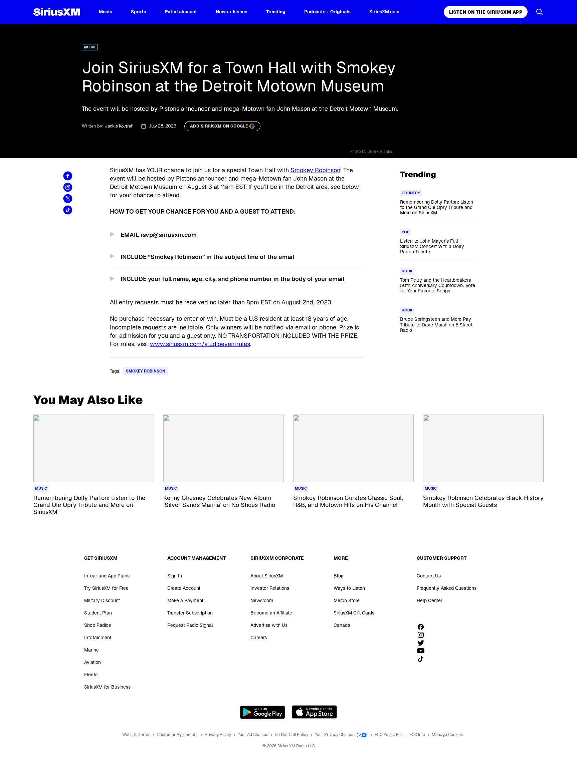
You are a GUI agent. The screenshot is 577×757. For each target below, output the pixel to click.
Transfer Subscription (190, 613)
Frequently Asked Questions (446, 588)
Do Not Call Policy (292, 734)
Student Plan (98, 613)
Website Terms (136, 734)
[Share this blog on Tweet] (67, 198)
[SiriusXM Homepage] (56, 12)
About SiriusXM (266, 576)
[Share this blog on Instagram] (67, 187)
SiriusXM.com (384, 12)
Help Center (429, 600)
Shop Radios (97, 625)
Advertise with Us (268, 625)
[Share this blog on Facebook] (67, 176)
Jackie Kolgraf (119, 126)
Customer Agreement (178, 734)
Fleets (91, 675)
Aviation (92, 662)
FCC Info (417, 734)
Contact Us (429, 576)
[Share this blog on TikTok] (67, 210)
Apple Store (314, 712)
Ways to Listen (349, 588)
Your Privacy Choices (335, 734)
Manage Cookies (447, 734)
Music (105, 12)
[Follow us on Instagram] (423, 635)
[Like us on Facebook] (423, 627)
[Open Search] (540, 12)
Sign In (174, 576)
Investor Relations (269, 588)
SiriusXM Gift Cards (354, 613)
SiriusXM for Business (107, 687)
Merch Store (347, 600)
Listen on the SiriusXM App (485, 12)
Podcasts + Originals (327, 12)
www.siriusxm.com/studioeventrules (200, 344)
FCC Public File (389, 734)
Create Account (183, 588)
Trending (275, 12)
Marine (91, 650)
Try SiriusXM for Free (106, 588)
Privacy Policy (218, 734)
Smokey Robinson (315, 170)
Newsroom (261, 600)
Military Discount (102, 600)
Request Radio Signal (190, 625)
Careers (258, 638)
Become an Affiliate (271, 613)
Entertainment (181, 12)
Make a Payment (185, 600)
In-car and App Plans (107, 576)
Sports (138, 12)
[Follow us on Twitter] (423, 643)
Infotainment (97, 638)
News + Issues (231, 12)
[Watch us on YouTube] (423, 651)
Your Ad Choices (253, 734)
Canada (342, 625)
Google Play (262, 712)
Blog (339, 576)
